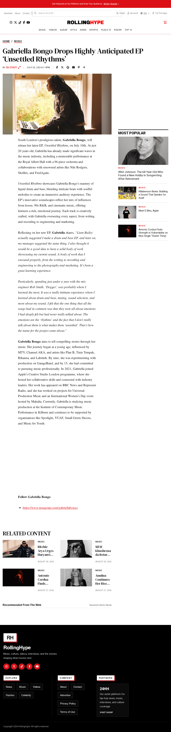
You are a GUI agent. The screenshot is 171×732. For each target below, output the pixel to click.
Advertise (8, 13)
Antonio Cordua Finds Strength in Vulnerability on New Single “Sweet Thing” (46, 579)
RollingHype (17, 647)
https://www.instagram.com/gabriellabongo (50, 507)
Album (63, 29)
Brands (114, 4)
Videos (53, 29)
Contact (26, 13)
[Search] (35, 13)
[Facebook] (24, 22)
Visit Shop (106, 712)
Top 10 (128, 29)
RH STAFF (11, 67)
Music (42, 29)
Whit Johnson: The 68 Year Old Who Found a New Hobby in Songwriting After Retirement (140, 175)
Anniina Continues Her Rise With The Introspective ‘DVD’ (103, 579)
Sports (93, 29)
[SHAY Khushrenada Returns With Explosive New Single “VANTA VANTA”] (76, 549)
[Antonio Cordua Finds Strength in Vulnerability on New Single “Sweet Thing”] (18, 577)
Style (73, 29)
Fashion (10, 695)
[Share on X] (62, 67)
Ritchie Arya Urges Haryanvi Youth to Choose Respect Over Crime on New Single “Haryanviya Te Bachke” (46, 551)
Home (6, 41)
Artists (107, 4)
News (83, 29)
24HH (104, 688)
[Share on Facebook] (57, 67)
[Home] (85, 22)
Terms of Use (67, 711)
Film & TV (106, 29)
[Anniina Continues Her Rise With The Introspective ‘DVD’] (76, 577)
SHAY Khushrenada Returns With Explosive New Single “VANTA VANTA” (103, 551)
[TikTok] (20, 22)
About (17, 13)
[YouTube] (28, 22)
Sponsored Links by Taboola (101, 605)
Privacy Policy (68, 703)
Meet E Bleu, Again (149, 210)
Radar (118, 29)
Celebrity (26, 695)
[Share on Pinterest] (79, 67)
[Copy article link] (84, 67)
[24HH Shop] (165, 22)
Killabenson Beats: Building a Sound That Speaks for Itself (153, 194)
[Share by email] (73, 67)
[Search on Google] (68, 67)
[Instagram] (11, 22)
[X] (15, 22)
